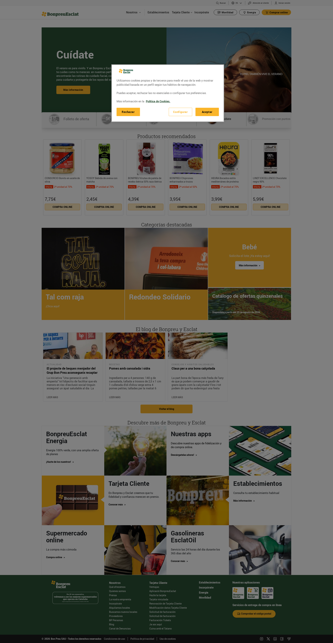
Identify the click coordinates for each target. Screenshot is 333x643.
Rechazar (128, 112)
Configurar (180, 112)
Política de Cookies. (158, 101)
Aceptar (207, 112)
